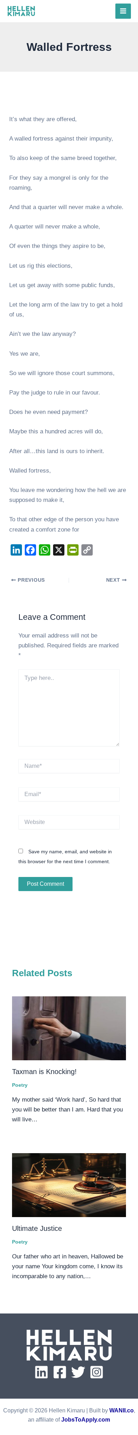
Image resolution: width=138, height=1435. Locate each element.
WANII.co (121, 1410)
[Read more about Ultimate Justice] (69, 1185)
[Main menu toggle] (123, 11)
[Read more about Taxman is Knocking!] (69, 1028)
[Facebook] (60, 1372)
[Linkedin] (41, 1372)
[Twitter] (78, 1372)
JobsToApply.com (85, 1420)
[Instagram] (97, 1372)
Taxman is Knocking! (44, 1071)
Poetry (20, 1085)
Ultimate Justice (37, 1228)
